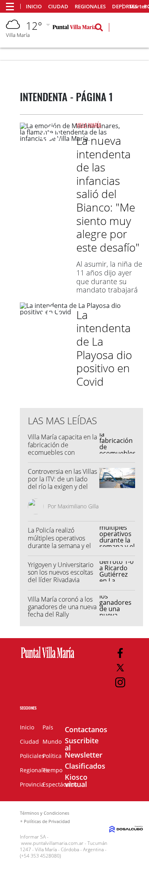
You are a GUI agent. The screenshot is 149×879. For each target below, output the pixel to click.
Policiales (32, 756)
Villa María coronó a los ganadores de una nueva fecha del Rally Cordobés (62, 611)
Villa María (88, 125)
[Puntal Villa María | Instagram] (120, 682)
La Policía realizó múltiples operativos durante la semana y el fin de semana (59, 542)
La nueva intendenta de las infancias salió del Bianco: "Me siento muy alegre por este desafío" (107, 194)
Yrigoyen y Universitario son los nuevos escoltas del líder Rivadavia (60, 572)
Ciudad (58, 6)
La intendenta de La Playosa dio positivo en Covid (104, 348)
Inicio (34, 6)
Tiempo (52, 770)
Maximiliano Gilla (78, 506)
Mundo (52, 741)
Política (52, 756)
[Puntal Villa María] (47, 658)
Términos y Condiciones (44, 813)
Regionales (90, 6)
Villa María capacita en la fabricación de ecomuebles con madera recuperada (62, 448)
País (48, 727)
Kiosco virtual (76, 780)
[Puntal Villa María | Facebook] (120, 653)
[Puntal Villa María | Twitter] (120, 668)
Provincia (32, 784)
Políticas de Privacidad (47, 821)
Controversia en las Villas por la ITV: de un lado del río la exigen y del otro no (62, 483)
